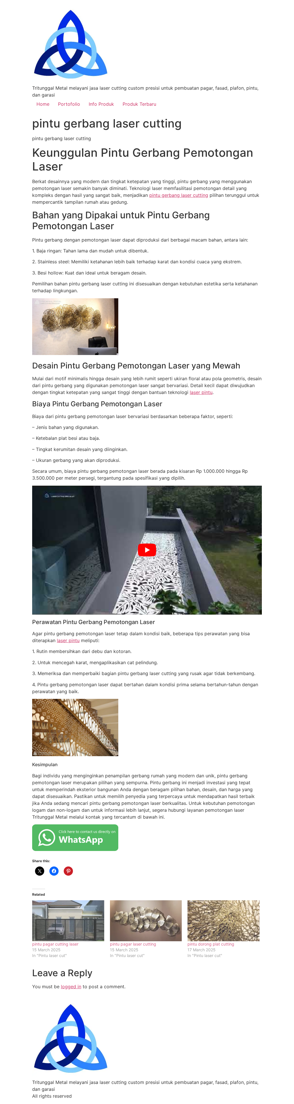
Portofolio (69, 104)
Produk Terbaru (139, 104)
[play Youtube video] (147, 550)
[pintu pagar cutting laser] (68, 920)
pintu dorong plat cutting (210, 944)
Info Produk (101, 104)
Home (42, 104)
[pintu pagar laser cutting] (146, 920)
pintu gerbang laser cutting (178, 195)
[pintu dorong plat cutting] (223, 920)
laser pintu (201, 392)
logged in (71, 986)
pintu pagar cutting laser (55, 944)
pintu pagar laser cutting (133, 944)
